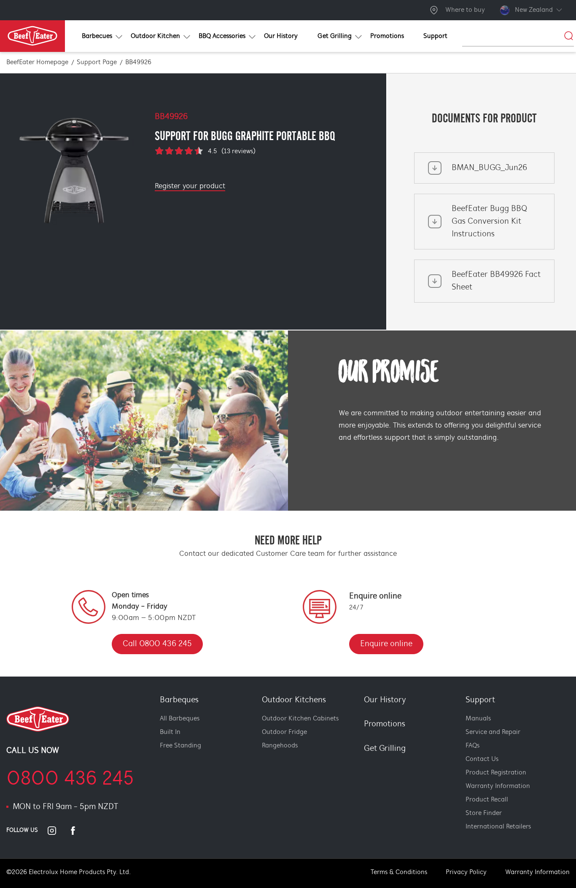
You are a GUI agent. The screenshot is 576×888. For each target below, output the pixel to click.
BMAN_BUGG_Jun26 (489, 168)
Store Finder (484, 813)
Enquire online (386, 644)
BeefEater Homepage (37, 62)
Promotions (384, 724)
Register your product (190, 186)
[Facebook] (78, 830)
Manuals (478, 718)
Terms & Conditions (399, 872)
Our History (385, 700)
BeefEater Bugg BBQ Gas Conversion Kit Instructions (489, 221)
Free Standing (180, 745)
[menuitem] (96, 36)
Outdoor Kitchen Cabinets (300, 718)
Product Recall (487, 799)
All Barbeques (179, 718)
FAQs (472, 745)
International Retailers (498, 826)
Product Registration (496, 772)
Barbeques (179, 700)
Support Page (97, 62)
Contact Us (482, 759)
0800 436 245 (70, 779)
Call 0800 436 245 (157, 644)
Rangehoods (280, 745)
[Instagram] (56, 830)
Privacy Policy (466, 872)
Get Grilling (385, 749)
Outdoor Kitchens (294, 700)
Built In (170, 732)
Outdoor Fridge (284, 732)
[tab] (358, 763)
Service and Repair (493, 732)
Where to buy (465, 10)
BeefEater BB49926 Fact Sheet (496, 281)
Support (480, 700)
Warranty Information (498, 786)
